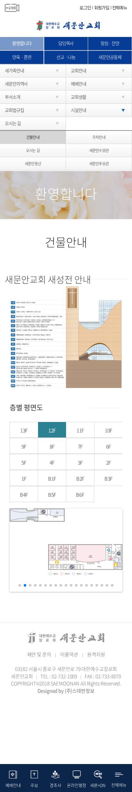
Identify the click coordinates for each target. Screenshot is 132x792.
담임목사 (66, 43)
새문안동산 (33, 163)
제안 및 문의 (39, 654)
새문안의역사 (16, 83)
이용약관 (69, 654)
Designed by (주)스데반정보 (65, 690)
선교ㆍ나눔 (65, 57)
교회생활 (78, 97)
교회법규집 (14, 110)
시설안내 (78, 110)
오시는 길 (32, 150)
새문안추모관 (98, 163)
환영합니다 (21, 43)
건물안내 (32, 137)
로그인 (85, 7)
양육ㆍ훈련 (21, 57)
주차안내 (98, 137)
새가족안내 (14, 70)
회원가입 (101, 7)
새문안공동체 (109, 57)
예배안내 (78, 83)
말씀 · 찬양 (110, 43)
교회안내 (78, 70)
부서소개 (12, 97)
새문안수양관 (98, 150)
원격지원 (96, 654)
